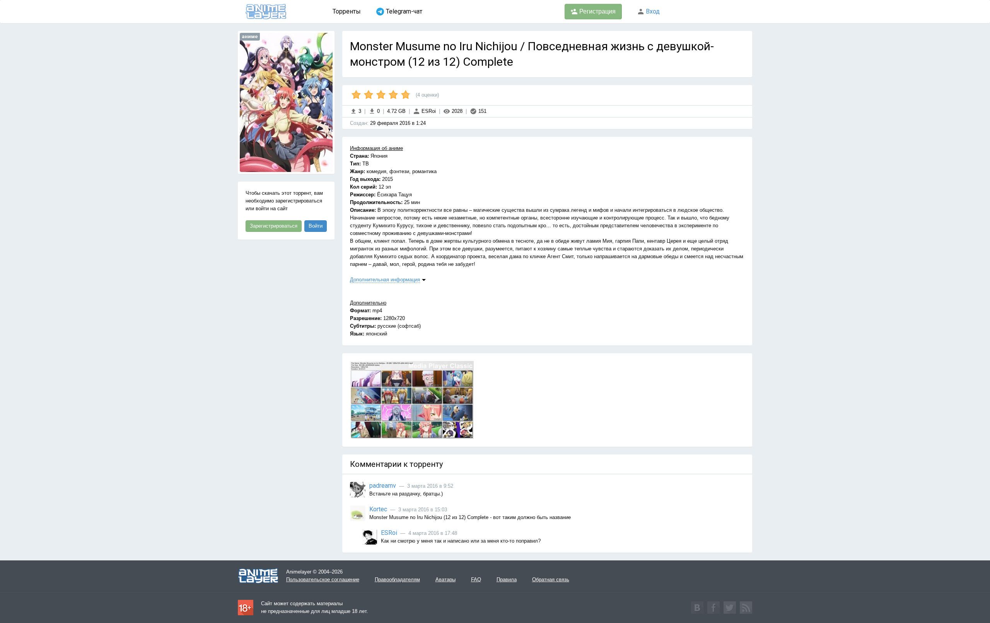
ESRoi (428, 111)
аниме (250, 36)
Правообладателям (397, 579)
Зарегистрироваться (273, 226)
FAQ (476, 579)
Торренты (347, 11)
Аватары (445, 579)
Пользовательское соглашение (322, 579)
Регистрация (597, 11)
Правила (507, 579)
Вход (652, 11)
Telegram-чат (404, 11)
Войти (316, 226)
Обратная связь (550, 579)
